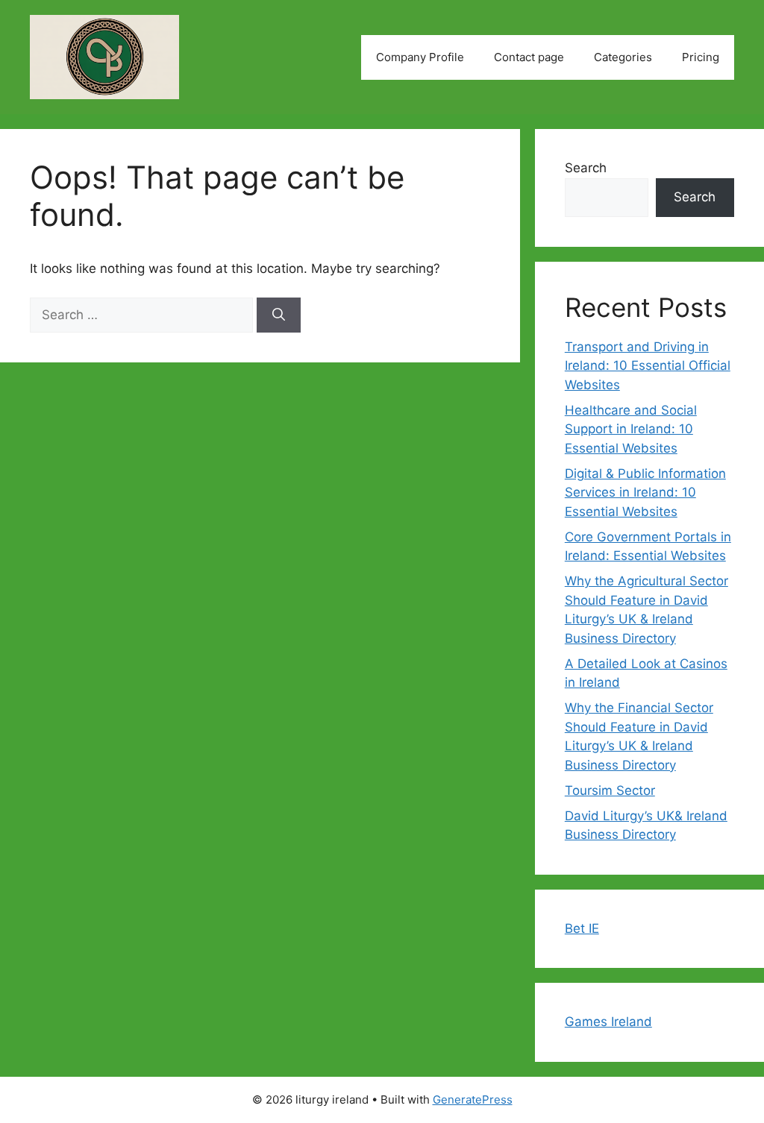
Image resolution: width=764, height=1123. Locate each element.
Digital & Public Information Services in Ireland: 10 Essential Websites (645, 492)
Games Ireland (608, 1021)
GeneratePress (473, 1099)
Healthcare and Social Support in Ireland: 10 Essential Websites (631, 429)
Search (586, 167)
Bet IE (582, 928)
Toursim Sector (610, 790)
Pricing (700, 57)
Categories (623, 57)
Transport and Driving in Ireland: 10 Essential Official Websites (647, 365)
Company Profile (420, 57)
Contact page (529, 57)
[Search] (279, 315)
